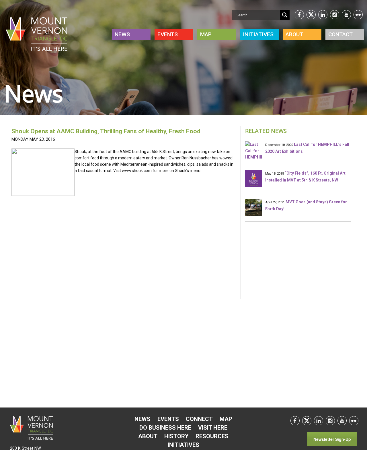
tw (311, 14)
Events (167, 34)
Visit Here (212, 427)
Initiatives (183, 445)
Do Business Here (165, 427)
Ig (334, 14)
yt (346, 14)
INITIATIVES (258, 34)
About (294, 34)
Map (206, 34)
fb (299, 14)
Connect (199, 419)
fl (354, 420)
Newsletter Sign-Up (332, 439)
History (176, 436)
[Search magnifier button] (285, 15)
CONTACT (340, 34)
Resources (212, 436)
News (122, 34)
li (323, 14)
